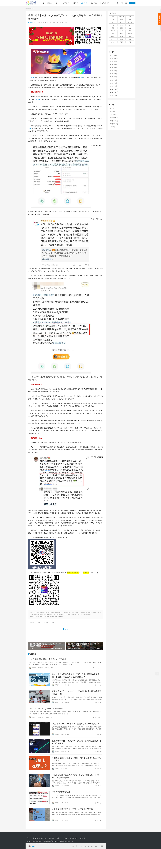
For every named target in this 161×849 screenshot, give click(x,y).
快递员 (130, 22)
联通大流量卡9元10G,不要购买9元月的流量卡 (48, 659)
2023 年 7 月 (113, 68)
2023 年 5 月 (113, 74)
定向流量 (37, 99)
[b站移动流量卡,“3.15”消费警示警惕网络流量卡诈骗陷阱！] (39, 729)
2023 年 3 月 (113, 80)
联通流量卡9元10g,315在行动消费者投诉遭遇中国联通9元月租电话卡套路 (77, 692)
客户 (113, 22)
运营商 (121, 39)
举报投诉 (35, 838)
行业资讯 (75, 3)
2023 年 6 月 (113, 71)
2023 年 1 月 (113, 86)
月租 (121, 25)
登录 (121, 3)
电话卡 (130, 33)
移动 (121, 36)
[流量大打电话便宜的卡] (39, 797)
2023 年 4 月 (113, 77)
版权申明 (66, 838)
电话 (121, 33)
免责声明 (43, 838)
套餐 (130, 19)
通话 (130, 39)
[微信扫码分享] (88, 846)
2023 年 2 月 (113, 83)
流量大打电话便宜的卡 (61, 792)
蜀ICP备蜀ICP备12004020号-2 (64, 841)
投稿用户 (31, 22)
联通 (32, 77)
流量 (113, 28)
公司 (130, 16)
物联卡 (113, 31)
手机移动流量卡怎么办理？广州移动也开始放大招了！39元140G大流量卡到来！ (76, 776)
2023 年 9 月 (113, 62)
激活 (130, 28)
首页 (42, 3)
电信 (113, 33)
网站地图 (52, 841)
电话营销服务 (93, 3)
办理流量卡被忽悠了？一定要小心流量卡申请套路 (72, 809)
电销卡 (113, 36)
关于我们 (112, 112)
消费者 (81, 77)
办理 (113, 19)
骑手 (130, 42)
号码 (121, 19)
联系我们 (49, 3)
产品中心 (57, 3)
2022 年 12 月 (114, 89)
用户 (121, 31)
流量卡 (121, 28)
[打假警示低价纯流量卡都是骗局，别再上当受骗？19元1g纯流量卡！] (39, 763)
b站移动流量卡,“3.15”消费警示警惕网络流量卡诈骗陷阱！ (75, 723)
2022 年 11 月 (114, 92)
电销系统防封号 (104, 3)
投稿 (132, 3)
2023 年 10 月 (114, 59)
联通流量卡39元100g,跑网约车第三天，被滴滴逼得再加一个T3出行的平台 (76, 742)
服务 (130, 25)
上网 (113, 16)
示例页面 (74, 838)
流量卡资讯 (83, 3)
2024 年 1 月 (113, 56)
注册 (126, 3)
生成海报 (83, 846)
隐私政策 (82, 838)
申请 (130, 31)
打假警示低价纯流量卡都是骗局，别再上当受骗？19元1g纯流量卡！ (76, 759)
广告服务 (28, 838)
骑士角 (121, 42)
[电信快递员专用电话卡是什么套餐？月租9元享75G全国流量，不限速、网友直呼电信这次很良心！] (39, 679)
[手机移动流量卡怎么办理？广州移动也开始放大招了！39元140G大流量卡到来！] (39, 780)
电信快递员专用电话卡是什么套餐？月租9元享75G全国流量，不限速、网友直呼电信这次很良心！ (75, 675)
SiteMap (46, 841)
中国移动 (121, 16)
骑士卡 (113, 42)
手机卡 (113, 25)
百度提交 (59, 838)
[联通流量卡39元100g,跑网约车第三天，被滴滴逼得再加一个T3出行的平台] (39, 746)
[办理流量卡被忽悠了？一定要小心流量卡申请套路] (39, 814)
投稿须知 (51, 838)
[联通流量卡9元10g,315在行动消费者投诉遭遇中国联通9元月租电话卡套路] (39, 696)
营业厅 (113, 39)
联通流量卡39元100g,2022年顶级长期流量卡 (47, 708)
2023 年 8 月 (113, 65)
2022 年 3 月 (113, 95)
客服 (29, 128)
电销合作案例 (66, 3)
